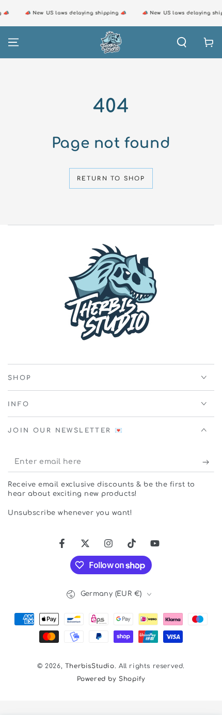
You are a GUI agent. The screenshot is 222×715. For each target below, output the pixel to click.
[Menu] (13, 42)
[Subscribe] (208, 462)
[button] (181, 42)
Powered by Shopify (111, 679)
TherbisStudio (90, 666)
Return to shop (111, 178)
